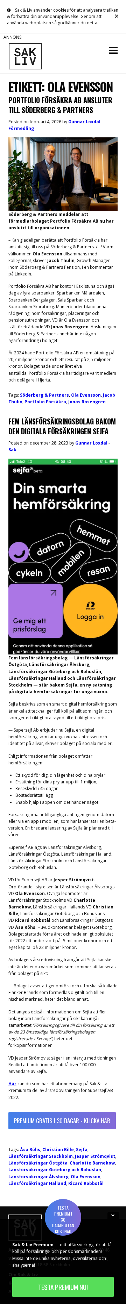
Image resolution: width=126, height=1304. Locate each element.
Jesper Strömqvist (95, 1156)
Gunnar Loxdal (84, 122)
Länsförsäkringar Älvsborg (38, 1177)
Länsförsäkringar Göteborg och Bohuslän (54, 1170)
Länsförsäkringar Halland (37, 1183)
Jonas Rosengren (87, 402)
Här (12, 1084)
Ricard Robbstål (86, 1183)
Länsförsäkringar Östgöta (38, 1163)
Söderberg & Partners (44, 395)
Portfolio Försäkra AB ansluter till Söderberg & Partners (60, 105)
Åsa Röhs (30, 1150)
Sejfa (82, 1150)
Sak (12, 450)
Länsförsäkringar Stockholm (40, 1156)
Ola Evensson (86, 395)
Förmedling (21, 128)
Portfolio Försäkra (45, 402)
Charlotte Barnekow (92, 1163)
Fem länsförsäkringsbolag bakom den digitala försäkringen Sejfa (62, 426)
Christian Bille (58, 1150)
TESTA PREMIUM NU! (63, 1287)
